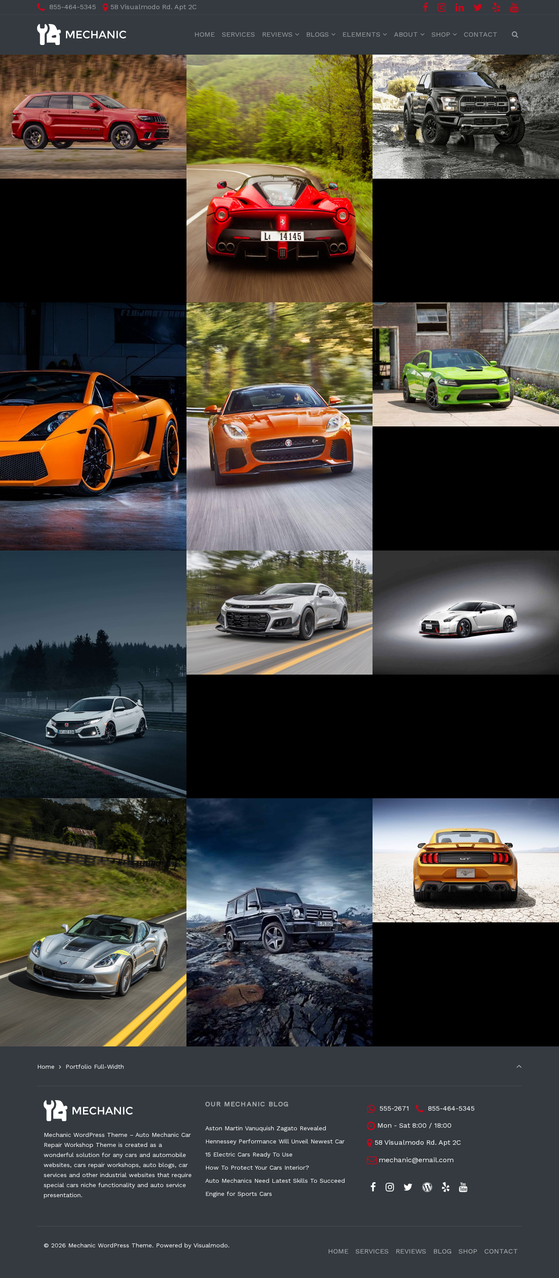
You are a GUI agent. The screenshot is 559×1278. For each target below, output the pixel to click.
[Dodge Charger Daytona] (440, 307)
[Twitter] (478, 7)
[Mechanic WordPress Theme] (82, 34)
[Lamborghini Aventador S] (72, 307)
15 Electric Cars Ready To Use (249, 1154)
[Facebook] (425, 7)
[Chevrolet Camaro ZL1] (250, 556)
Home (46, 1066)
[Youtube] (514, 7)
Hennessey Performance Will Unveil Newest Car (275, 1141)
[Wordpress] (426, 1187)
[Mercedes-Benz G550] (249, 803)
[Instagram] (442, 7)
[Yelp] (496, 7)
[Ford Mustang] (416, 803)
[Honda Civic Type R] (57, 556)
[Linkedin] (460, 7)
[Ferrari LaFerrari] (236, 60)
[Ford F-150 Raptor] (426, 60)
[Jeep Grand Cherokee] (63, 60)
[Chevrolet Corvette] (56, 803)
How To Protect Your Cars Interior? (257, 1167)
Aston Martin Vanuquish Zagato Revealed (265, 1128)
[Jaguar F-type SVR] (241, 307)
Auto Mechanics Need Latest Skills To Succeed (275, 1180)
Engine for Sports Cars (238, 1193)
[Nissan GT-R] (413, 556)
